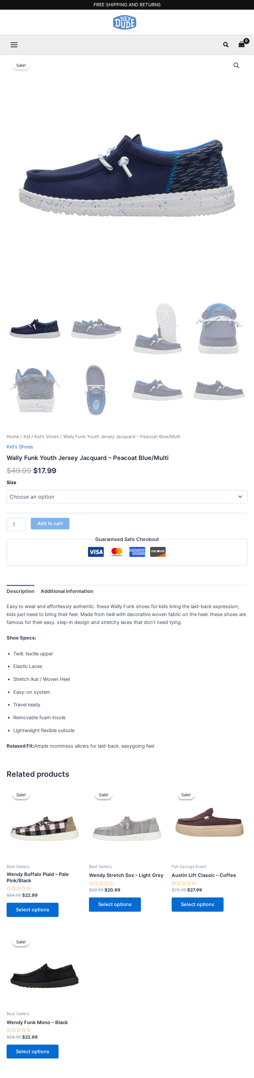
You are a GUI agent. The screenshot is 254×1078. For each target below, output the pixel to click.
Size (11, 482)
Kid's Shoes (46, 436)
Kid (26, 436)
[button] (226, 45)
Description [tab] (20, 591)
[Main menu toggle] (14, 44)
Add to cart (50, 523)
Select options (32, 910)
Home (13, 436)
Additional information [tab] (67, 591)
